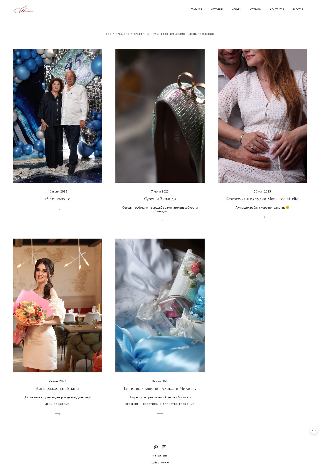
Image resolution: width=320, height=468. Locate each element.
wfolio (165, 462)
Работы (298, 9)
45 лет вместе (57, 198)
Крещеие (122, 33)
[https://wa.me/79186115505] (156, 447)
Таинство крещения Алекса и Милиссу (160, 388)
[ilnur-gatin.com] (23, 9)
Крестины (141, 33)
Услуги (236, 9)
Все (108, 33)
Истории (217, 9)
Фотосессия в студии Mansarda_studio (262, 198)
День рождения (201, 33)
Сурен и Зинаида (160, 198)
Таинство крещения (169, 33)
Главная (196, 9)
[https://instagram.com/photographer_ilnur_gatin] (164, 447)
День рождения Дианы (57, 388)
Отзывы (255, 9)
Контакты (277, 9)
